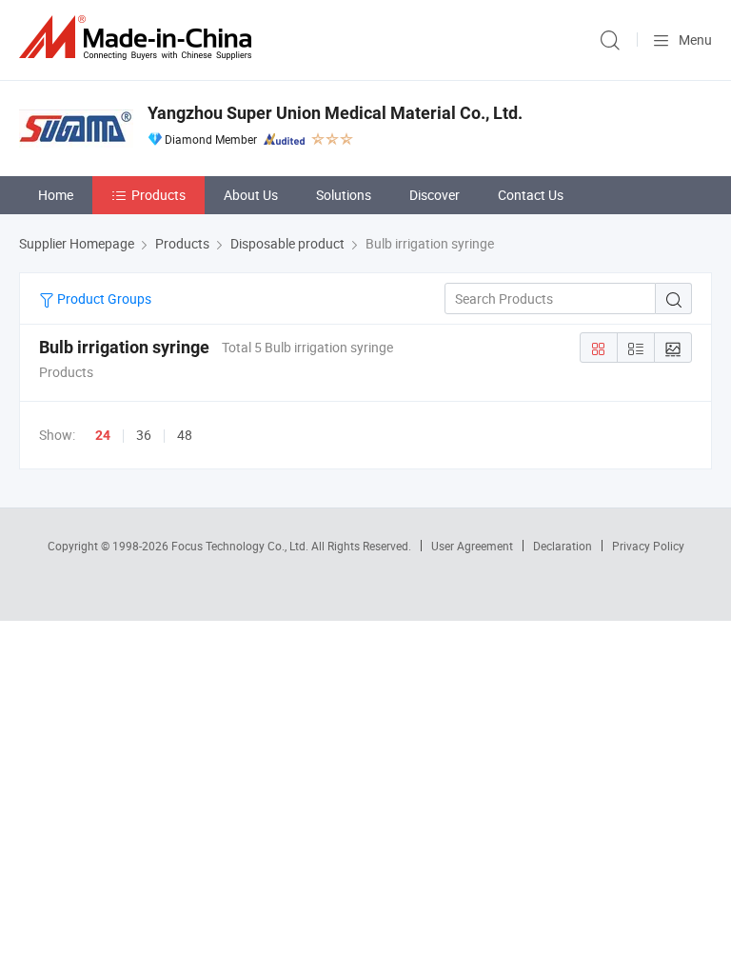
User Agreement (472, 545)
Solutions (343, 195)
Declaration (562, 545)
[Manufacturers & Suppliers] (139, 37)
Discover (434, 195)
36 (143, 435)
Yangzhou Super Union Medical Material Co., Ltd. (335, 113)
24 (102, 435)
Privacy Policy (648, 545)
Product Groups (102, 298)
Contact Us (530, 195)
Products (158, 195)
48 (184, 435)
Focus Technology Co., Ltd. (241, 545)
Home (55, 195)
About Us (251, 195)
